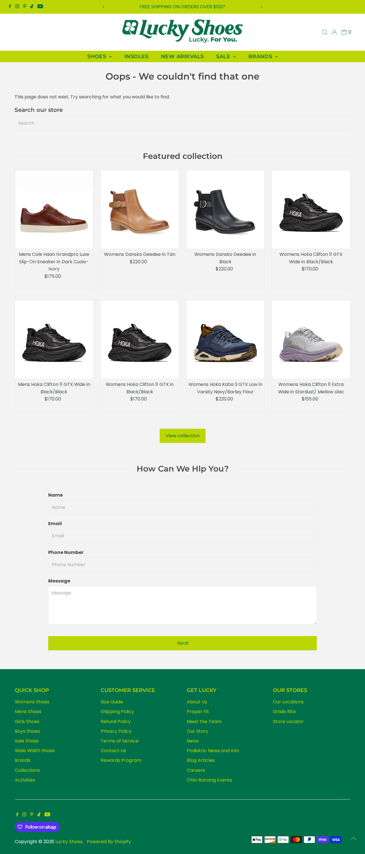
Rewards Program (121, 760)
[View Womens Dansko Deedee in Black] (225, 209)
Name (55, 495)
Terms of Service (120, 741)
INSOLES (136, 56)
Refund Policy (116, 721)
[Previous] (103, 7)
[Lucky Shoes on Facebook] (10, 7)
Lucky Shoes (68, 841)
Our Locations (288, 702)
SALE (224, 56)
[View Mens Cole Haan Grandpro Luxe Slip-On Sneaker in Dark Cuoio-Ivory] (54, 209)
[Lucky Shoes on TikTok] (32, 7)
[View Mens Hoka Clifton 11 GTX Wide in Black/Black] (54, 340)
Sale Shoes (27, 741)
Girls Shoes (27, 721)
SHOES (97, 56)
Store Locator (288, 721)
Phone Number (66, 552)
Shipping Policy (117, 711)
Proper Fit (198, 711)
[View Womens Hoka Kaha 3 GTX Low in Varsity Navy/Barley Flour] (225, 340)
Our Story (197, 731)
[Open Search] (324, 32)
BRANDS (261, 56)
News (193, 741)
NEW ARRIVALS (182, 56)
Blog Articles (201, 760)
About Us (197, 702)
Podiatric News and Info (213, 750)
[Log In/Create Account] (334, 32)
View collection (183, 435)
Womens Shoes (32, 702)
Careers (196, 770)
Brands (23, 760)
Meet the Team (204, 721)
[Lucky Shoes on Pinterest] (25, 7)
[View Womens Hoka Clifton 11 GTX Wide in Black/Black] (311, 209)
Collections (27, 770)
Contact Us (113, 750)
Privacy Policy (116, 731)
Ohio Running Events (209, 780)
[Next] (261, 7)
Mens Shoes (28, 711)
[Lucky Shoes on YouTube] (40, 7)
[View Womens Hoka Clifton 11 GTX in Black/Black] (140, 340)
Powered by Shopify (109, 841)
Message (59, 581)
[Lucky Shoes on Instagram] (17, 7)
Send (182, 643)
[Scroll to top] (353, 838)
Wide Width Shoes (35, 750)
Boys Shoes (27, 731)
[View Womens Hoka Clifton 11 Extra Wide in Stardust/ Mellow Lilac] (311, 340)
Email (55, 523)
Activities (25, 780)
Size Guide (112, 702)
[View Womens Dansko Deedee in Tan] (140, 209)
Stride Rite (284, 711)
